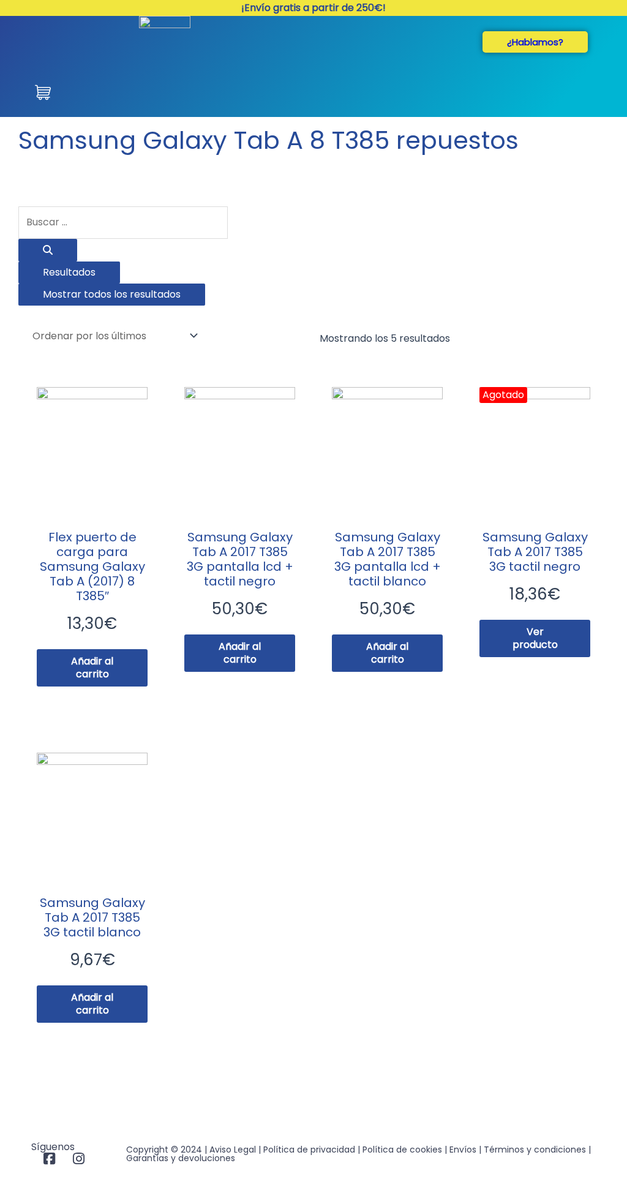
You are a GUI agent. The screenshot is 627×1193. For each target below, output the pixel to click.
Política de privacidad (309, 1149)
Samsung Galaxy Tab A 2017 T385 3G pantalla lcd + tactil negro (240, 559)
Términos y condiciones (535, 1149)
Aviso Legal (232, 1149)
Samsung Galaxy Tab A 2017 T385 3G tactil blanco (92, 917)
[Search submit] (47, 250)
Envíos (462, 1149)
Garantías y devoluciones (180, 1158)
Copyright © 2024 (164, 1149)
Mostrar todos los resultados (112, 294)
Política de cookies (402, 1149)
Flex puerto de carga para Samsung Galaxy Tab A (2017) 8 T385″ (92, 566)
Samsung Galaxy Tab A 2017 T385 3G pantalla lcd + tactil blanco (387, 559)
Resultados (69, 272)
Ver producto (535, 638)
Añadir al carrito (92, 667)
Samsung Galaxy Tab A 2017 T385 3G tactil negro (535, 552)
